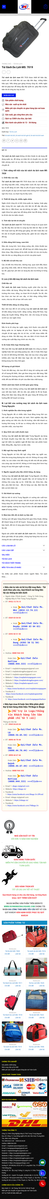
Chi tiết (7, 954)
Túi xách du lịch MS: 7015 (12, 1047)
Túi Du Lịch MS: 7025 (36, 983)
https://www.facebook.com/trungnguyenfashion (27, 699)
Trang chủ (6, 64)
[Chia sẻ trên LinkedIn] (25, 141)
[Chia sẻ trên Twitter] (13, 141)
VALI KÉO (6, 555)
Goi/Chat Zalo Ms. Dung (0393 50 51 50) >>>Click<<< (28, 642)
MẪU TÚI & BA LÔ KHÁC (11, 567)
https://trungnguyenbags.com (19, 1163)
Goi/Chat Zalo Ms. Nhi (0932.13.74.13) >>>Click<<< (28, 610)
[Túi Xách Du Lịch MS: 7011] (12, 968)
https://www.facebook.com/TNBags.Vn (23, 806)
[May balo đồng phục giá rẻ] (24, 6)
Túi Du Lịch (17, 64)
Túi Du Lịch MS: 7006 (36, 1047)
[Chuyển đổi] (44, 545)
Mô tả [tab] (4, 150)
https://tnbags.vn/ (21, 800)
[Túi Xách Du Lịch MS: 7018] (12, 1000)
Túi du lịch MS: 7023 (36, 1015)
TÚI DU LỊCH (7, 559)
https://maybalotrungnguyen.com (20, 1160)
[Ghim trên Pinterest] (21, 141)
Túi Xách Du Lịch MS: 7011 (12, 983)
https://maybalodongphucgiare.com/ (28, 680)
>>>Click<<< (34, 664)
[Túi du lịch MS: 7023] (36, 1000)
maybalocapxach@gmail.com (17, 1146)
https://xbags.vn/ (19, 789)
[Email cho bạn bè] (17, 141)
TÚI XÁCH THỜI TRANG (11, 563)
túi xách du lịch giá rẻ (23, 135)
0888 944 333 (18, 653)
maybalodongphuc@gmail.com (17, 1151)
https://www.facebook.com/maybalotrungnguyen (26, 689)
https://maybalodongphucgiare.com (21, 1158)
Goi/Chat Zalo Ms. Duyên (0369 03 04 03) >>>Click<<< (28, 626)
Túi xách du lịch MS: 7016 (36, 951)
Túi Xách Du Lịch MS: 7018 (12, 1015)
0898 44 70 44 (15, 740)
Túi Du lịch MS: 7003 (12, 951)
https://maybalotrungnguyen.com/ (27, 677)
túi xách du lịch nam (37, 135)
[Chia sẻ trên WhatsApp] (4, 141)
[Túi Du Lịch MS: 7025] (36, 968)
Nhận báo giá (9, 95)
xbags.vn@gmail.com (20, 786)
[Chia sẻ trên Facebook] (8, 141)
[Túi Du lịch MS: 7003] (12, 936)
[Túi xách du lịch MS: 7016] (36, 936)
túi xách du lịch (10, 135)
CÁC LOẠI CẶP (8, 550)
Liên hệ (17, 954)
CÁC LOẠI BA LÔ (8, 546)
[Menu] (4, 7)
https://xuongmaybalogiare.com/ (20, 1153)
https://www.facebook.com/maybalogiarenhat (24, 694)
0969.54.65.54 (15, 724)
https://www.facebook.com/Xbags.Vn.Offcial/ (25, 794)
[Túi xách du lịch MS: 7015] (12, 1032)
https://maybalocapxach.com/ (26, 683)
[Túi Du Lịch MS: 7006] (36, 1032)
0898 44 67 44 (15, 755)
